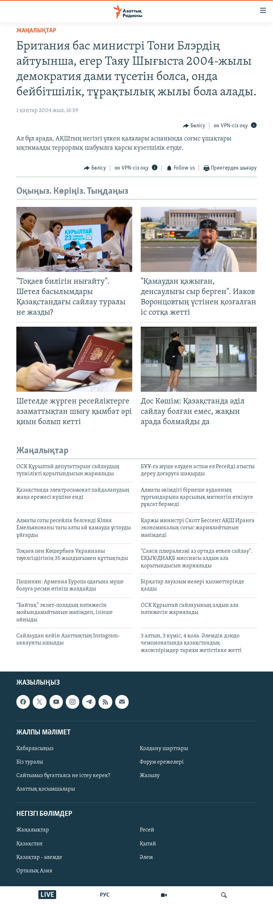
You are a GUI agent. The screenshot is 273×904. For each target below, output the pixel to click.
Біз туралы (29, 762)
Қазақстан (29, 844)
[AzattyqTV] (164, 895)
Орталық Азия (34, 871)
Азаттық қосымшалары (45, 789)
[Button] (194, 125)
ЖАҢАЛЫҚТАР (36, 31)
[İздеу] (224, 895)
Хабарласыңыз (35, 748)
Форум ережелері (162, 762)
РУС (104, 895)
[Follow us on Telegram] (89, 702)
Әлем (146, 857)
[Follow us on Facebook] (23, 702)
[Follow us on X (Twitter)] (39, 702)
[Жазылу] (122, 702)
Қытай (148, 844)
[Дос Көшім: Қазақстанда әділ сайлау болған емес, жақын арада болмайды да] (199, 359)
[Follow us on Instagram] (72, 702)
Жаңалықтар (32, 830)
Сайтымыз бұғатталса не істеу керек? (63, 776)
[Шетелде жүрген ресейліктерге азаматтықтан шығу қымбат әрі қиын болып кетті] (74, 359)
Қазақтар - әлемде (39, 857)
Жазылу (150, 776)
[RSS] (105, 702)
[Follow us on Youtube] (56, 702)
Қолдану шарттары (164, 748)
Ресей (147, 830)
